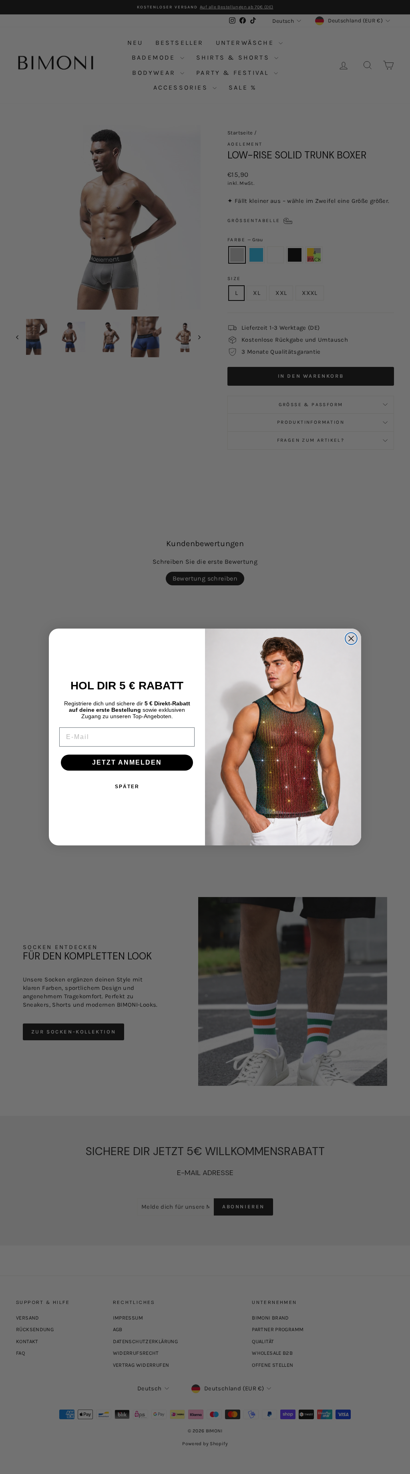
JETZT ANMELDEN (127, 762)
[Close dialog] (351, 639)
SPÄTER (127, 786)
